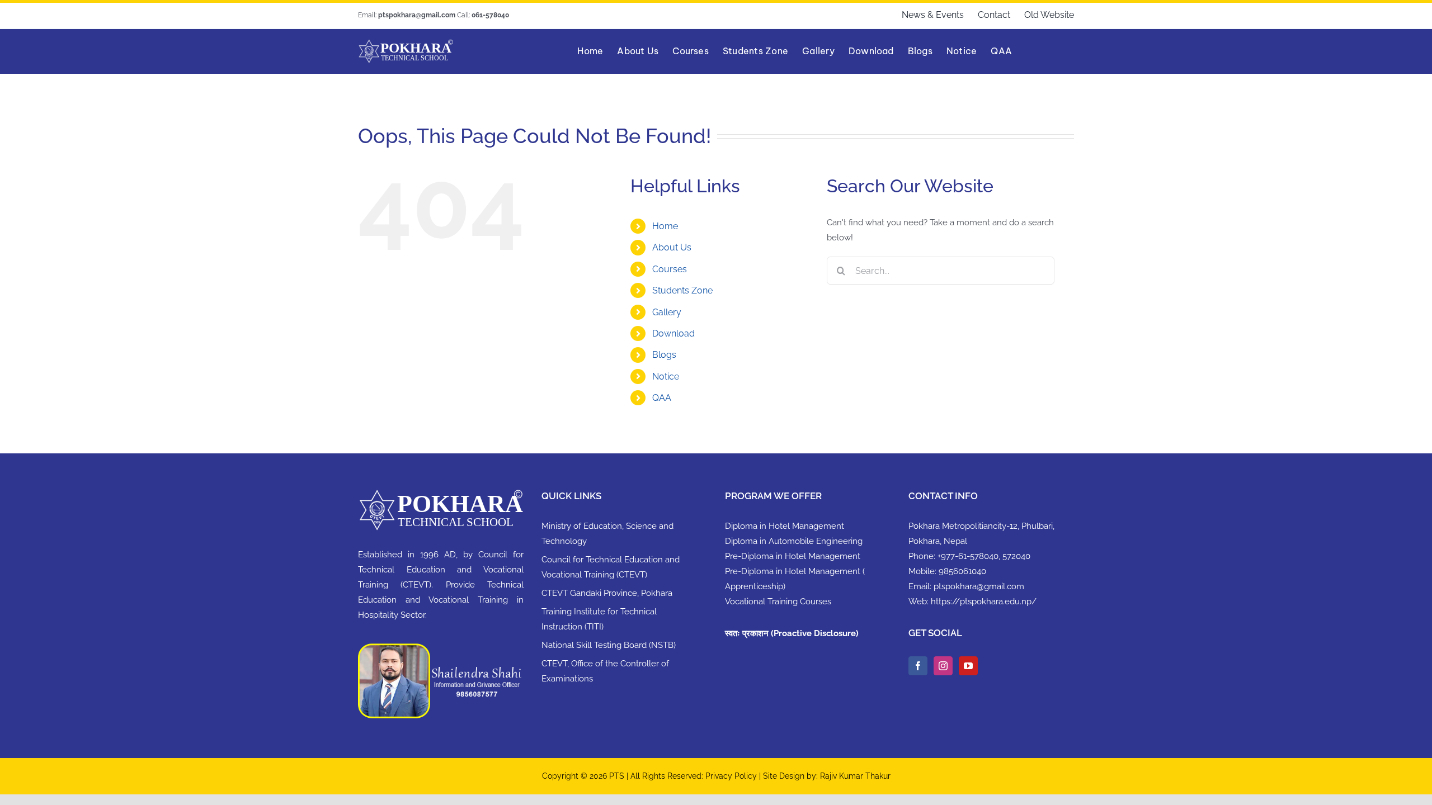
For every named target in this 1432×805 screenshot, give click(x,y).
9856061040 (962, 571)
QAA (661, 397)
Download (673, 333)
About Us (671, 247)
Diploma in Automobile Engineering (794, 541)
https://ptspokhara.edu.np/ (984, 601)
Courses (669, 269)
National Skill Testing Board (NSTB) (608, 645)
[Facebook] (917, 665)
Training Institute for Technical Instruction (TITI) (599, 619)
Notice (665, 376)
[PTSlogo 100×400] (406, 43)
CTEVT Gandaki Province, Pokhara (606, 593)
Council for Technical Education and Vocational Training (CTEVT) (610, 567)
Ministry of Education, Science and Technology (607, 533)
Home (665, 226)
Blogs (664, 354)
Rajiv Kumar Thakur (855, 775)
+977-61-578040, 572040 (984, 556)
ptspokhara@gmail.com (979, 586)
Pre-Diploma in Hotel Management (792, 556)
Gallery (666, 312)
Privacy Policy (732, 775)
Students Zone (682, 290)
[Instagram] (943, 665)
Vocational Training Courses (778, 601)
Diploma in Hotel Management (784, 526)
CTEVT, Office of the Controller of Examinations (605, 671)
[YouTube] (968, 665)
